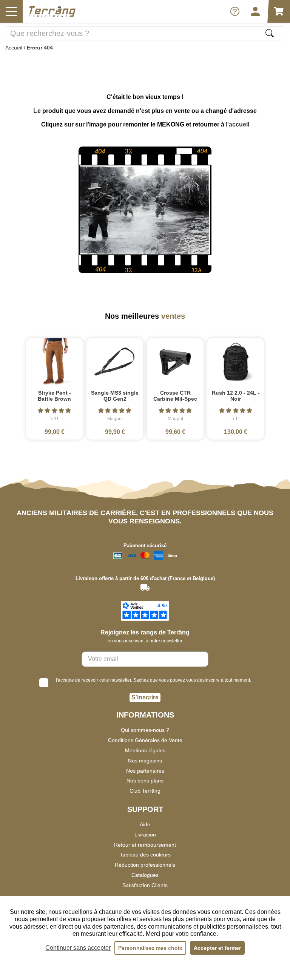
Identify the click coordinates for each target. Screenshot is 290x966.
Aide (145, 824)
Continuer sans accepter (78, 947)
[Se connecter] (255, 11)
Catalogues (145, 875)
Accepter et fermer (217, 948)
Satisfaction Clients (145, 885)
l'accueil (237, 124)
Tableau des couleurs (145, 855)
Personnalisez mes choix (150, 948)
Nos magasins (145, 761)
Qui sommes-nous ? (145, 730)
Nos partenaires (145, 771)
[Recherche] (269, 33)
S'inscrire (145, 697)
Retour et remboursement (145, 845)
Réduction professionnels (145, 865)
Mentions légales (145, 750)
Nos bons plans (145, 781)
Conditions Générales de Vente (145, 740)
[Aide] (234, 11)
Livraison (145, 835)
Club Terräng (145, 791)
